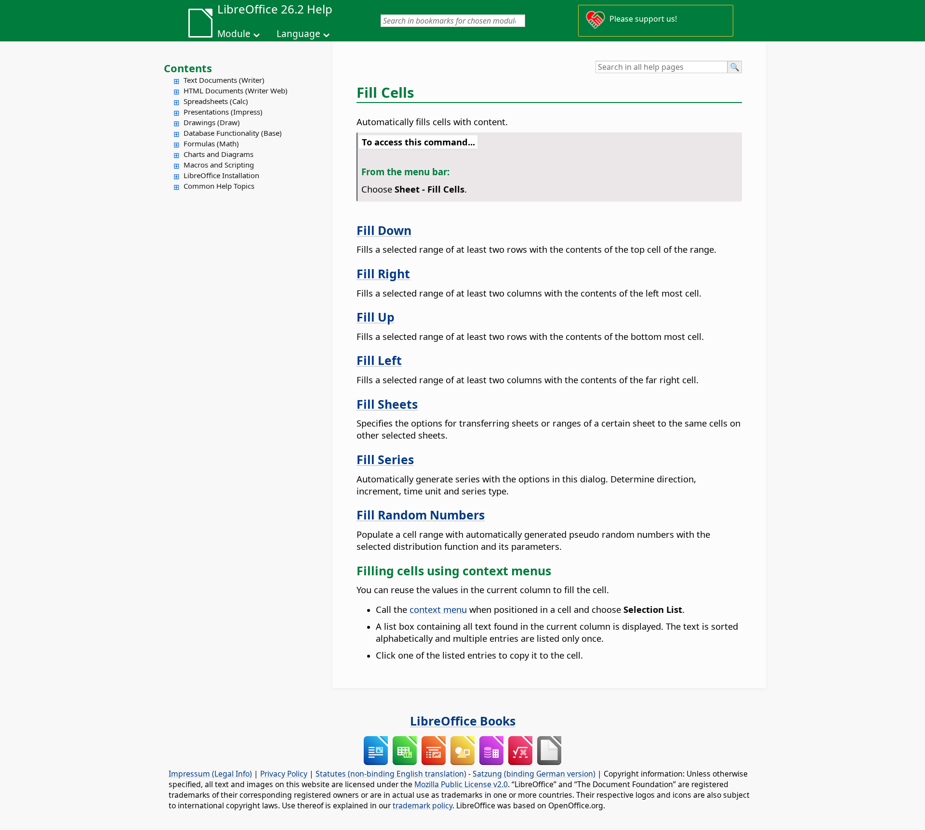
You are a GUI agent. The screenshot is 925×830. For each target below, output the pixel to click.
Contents (188, 68)
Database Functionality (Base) (233, 133)
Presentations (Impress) (223, 112)
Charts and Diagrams (218, 154)
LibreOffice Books (462, 721)
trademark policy (422, 805)
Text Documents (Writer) (224, 80)
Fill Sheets (387, 404)
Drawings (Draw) (212, 122)
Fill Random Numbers (421, 514)
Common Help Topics (219, 186)
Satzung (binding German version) (534, 773)
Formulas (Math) (211, 143)
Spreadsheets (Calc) (216, 101)
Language (298, 33)
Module (234, 33)
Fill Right (383, 273)
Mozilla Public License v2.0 (461, 784)
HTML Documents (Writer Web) (236, 90)
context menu (438, 609)
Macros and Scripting (219, 164)
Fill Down (384, 230)
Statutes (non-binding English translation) (391, 773)
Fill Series (385, 459)
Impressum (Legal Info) (210, 773)
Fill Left (379, 360)
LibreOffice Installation (221, 175)
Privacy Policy (283, 773)
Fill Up (376, 317)
